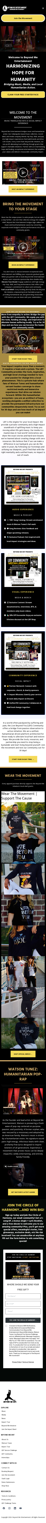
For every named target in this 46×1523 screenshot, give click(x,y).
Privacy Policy (16, 1362)
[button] (43, 8)
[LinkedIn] (15, 1508)
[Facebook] (4, 1508)
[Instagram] (9, 1508)
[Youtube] (20, 1508)
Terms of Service (28, 1362)
